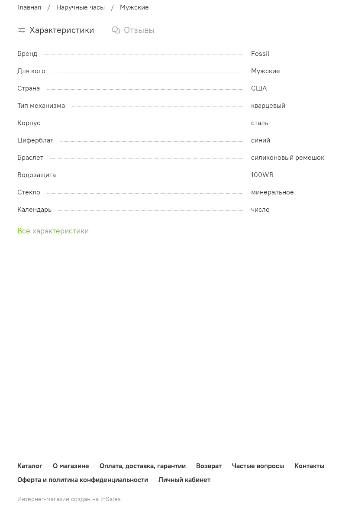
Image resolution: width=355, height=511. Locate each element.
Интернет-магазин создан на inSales (69, 499)
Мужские (134, 7)
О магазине (71, 465)
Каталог (29, 465)
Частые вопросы (258, 465)
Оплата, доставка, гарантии (143, 465)
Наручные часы (80, 7)
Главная (29, 7)
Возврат (209, 465)
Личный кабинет (184, 479)
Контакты (309, 465)
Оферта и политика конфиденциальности (82, 479)
